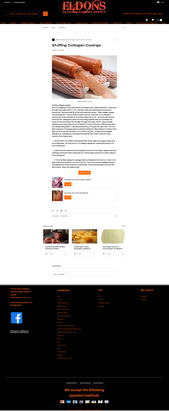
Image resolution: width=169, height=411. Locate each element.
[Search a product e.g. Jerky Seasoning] (45, 14)
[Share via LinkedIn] (61, 210)
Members (60, 355)
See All (124, 226)
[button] (160, 20)
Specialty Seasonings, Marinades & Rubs (65, 329)
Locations (101, 306)
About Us (59, 338)
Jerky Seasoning (62, 306)
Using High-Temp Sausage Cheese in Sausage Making (82, 248)
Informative (62, 27)
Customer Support (103, 303)
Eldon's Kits (60, 319)
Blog (58, 342)
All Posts (45, 27)
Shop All (59, 299)
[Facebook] (16, 317)
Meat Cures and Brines (64, 316)
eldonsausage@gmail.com (21, 302)
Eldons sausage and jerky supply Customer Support (20, 291)
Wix (101, 410)
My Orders (144, 299)
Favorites (143, 296)
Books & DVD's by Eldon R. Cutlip (65, 332)
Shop (58, 348)
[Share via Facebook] (53, 210)
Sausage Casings (62, 312)
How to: (53, 27)
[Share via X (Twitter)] (57, 210)
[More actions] (116, 40)
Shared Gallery (61, 351)
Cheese (59, 322)
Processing (60, 335)
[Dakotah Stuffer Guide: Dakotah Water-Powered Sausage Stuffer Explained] (56, 236)
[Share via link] (66, 210)
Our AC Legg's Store (63, 309)
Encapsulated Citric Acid (64, 358)
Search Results (61, 345)
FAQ (99, 296)
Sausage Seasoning (63, 303)
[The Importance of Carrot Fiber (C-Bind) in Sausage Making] (113, 236)
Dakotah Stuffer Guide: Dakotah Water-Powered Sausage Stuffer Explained (55, 248)
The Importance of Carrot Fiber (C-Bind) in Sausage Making (112, 248)
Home (59, 296)
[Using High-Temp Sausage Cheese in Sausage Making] (84, 236)
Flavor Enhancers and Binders (65, 325)
